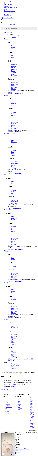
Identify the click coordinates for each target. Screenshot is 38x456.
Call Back (7, 6)
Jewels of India (15, 36)
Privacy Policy (31, 407)
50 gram (13, 356)
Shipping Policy (32, 404)
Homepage (14, 386)
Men (12, 114)
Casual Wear (14, 82)
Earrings (6, 39)
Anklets (13, 368)
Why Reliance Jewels (8, 404)
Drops (13, 67)
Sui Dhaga (14, 75)
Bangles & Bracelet (9, 133)
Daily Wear (14, 84)
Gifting (13, 85)
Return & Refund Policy (31, 399)
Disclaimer (32, 427)
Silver (13, 49)
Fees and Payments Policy (32, 416)
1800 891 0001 (17, 452)
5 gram (13, 342)
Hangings (14, 69)
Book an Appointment (10, 7)
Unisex (13, 115)
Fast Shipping (8, 15)
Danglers (13, 66)
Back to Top (4, 389)
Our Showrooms (9, 409)
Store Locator (8, 4)
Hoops (13, 71)
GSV (5, 9)
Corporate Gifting (20, 409)
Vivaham (13, 37)
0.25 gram (14, 336)
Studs (12, 74)
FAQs (19, 399)
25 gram (13, 354)
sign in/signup (11, 24)
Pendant (14, 384)
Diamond (14, 47)
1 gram (13, 339)
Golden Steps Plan (9, 11)
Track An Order (19, 403)
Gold (12, 46)
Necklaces (7, 283)
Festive (13, 125)
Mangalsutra (7, 251)
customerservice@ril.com (22, 449)
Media (7, 411)
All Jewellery (8, 32)
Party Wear (14, 87)
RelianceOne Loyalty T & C (32, 425)
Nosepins (14, 364)
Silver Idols (20, 384)
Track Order (7, 1)
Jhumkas (13, 72)
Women (13, 56)
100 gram (14, 357)
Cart (3, 19)
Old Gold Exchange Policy (32, 411)
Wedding (13, 89)
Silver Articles (15, 367)
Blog (7, 413)
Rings (6, 95)
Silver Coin (14, 327)
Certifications (9, 407)
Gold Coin (14, 326)
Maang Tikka (15, 365)
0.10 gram (14, 334)
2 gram (13, 341)
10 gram (13, 344)
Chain (6, 174)
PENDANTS (8, 209)
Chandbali (14, 64)
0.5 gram (13, 338)
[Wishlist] (1, 22)
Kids (12, 57)
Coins (6, 319)
